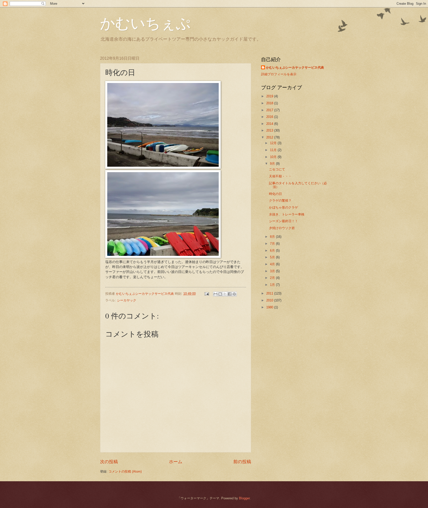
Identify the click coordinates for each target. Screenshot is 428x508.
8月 (273, 237)
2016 (270, 117)
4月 (273, 264)
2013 (270, 130)
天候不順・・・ (280, 176)
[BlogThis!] (220, 294)
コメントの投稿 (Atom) (125, 471)
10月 (274, 157)
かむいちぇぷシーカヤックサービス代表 (295, 67)
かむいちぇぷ (145, 23)
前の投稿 (242, 461)
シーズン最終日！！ (283, 221)
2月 (273, 278)
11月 (274, 150)
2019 (270, 96)
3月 (273, 271)
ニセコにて (277, 169)
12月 (274, 143)
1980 (270, 307)
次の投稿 (109, 461)
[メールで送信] (215, 294)
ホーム (175, 461)
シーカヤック (126, 300)
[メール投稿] (206, 293)
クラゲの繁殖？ (280, 200)
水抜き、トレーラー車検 (286, 214)
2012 (270, 137)
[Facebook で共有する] (229, 294)
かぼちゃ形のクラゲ (283, 207)
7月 (273, 243)
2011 (270, 293)
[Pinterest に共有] (234, 294)
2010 (270, 300)
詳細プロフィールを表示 (278, 74)
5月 (273, 257)
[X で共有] (224, 294)
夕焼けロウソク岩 (282, 228)
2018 (270, 103)
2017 (270, 110)
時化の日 (275, 194)
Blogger (244, 498)
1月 (273, 285)
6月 (273, 250)
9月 (273, 163)
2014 (270, 124)
